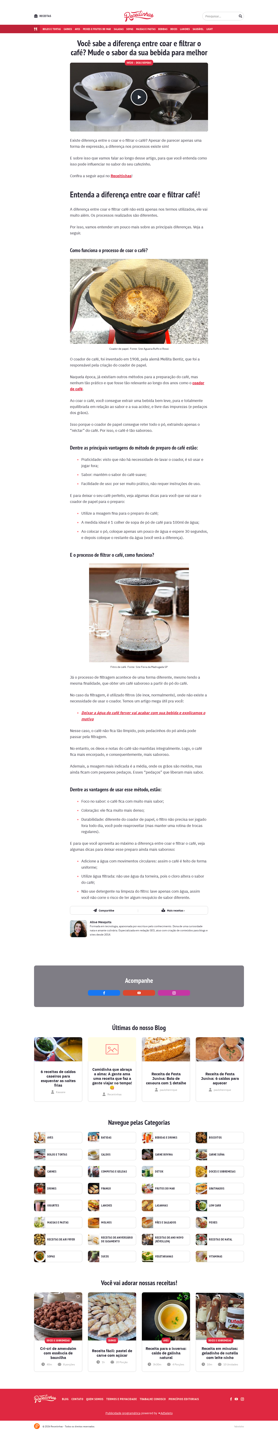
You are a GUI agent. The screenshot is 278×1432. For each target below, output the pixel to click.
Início (130, 62)
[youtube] (139, 993)
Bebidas (162, 29)
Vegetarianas (164, 1256)
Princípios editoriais (184, 1399)
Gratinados (216, 1188)
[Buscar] (240, 16)
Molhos (106, 1222)
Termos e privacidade (121, 1399)
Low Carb (215, 1205)
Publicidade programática (123, 1413)
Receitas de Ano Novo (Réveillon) (169, 1239)
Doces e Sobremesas (222, 1171)
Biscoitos (215, 1137)
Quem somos (94, 1399)
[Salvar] (78, 1297)
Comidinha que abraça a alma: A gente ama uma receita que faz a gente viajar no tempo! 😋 (112, 1078)
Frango (106, 1188)
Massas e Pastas (58, 1222)
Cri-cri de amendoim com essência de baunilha (58, 1353)
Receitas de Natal (220, 1239)
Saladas (118, 29)
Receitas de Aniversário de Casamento (117, 1239)
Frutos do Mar (165, 1188)
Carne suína (217, 1154)
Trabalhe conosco (153, 1399)
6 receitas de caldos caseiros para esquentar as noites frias (58, 1078)
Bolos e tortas (52, 29)
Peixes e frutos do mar (97, 29)
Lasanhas (161, 1205)
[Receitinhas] (139, 16)
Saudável (198, 29)
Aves (77, 29)
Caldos (105, 1154)
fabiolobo (239, 1426)
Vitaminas (215, 1256)
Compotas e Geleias (114, 1171)
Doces (173, 29)
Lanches (185, 29)
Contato (77, 1399)
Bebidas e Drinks (166, 1137)
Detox (159, 1171)
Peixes (213, 1222)
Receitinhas (121, 175)
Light (210, 29)
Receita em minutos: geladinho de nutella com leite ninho (220, 1353)
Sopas (129, 29)
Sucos (105, 1256)
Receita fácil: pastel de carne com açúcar (112, 1352)
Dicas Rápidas (143, 62)
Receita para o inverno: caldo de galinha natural (166, 1353)
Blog (65, 1399)
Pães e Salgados (165, 1222)
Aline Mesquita (100, 922)
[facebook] (104, 993)
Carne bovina (164, 1154)
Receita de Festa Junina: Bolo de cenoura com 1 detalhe (166, 1078)
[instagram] (174, 993)
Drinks (51, 1188)
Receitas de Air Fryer (61, 1239)
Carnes (68, 29)
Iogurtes (53, 1205)
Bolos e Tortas (57, 1154)
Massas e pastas (145, 29)
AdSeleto (166, 1413)
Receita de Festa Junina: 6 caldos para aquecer (220, 1078)
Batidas (106, 1137)
